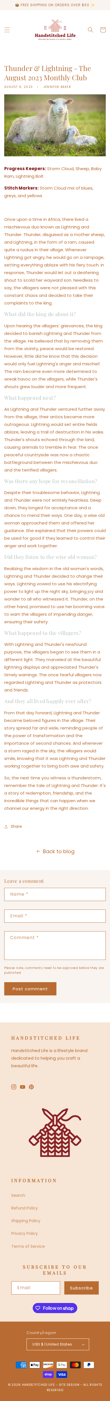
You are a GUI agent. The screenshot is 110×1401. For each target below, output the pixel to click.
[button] (7, 30)
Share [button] (16, 826)
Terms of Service (28, 1246)
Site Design (69, 1384)
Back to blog (58, 851)
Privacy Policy (24, 1233)
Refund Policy (24, 1208)
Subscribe (81, 1288)
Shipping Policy (25, 1221)
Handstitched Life (38, 1384)
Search (18, 1195)
